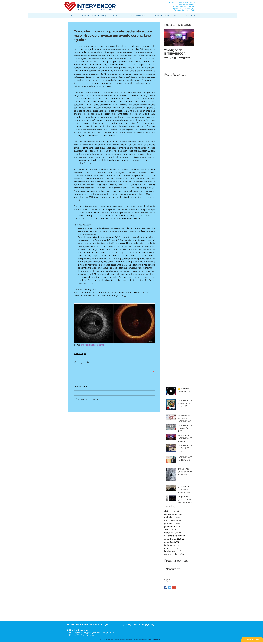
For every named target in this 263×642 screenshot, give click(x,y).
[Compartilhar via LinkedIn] (88, 362)
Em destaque (80, 353)
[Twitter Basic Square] (169, 587)
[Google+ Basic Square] (174, 587)
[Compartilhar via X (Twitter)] (81, 362)
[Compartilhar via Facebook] (75, 362)
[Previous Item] (168, 37)
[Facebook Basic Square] (165, 587)
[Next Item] (190, 37)
